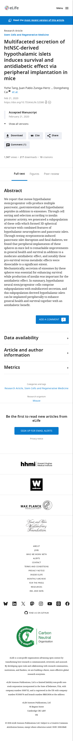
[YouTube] (49, 605)
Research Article (13, 31)
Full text (19, 174)
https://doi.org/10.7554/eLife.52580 (24, 102)
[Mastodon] (32, 605)
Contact (36, 562)
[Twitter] (23, 605)
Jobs (36, 550)
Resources (36, 587)
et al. (15, 92)
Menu (59, 8)
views (10, 157)
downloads (28, 157)
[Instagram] (41, 605)
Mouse (36, 401)
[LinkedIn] (14, 605)
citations (46, 157)
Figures (34, 174)
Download (17, 136)
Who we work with (36, 554)
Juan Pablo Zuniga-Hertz (34, 88)
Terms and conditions (36, 566)
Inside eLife (36, 574)
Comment (18, 146)
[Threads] (58, 605)
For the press (36, 582)
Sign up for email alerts (36, 431)
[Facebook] (67, 605)
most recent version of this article (44, 20)
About (36, 546)
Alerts (36, 558)
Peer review (51, 174)
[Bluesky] (5, 605)
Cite (37, 136)
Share (55, 136)
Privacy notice (36, 438)
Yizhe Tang (11, 88)
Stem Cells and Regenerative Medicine (26, 35)
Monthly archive (36, 578)
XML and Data (37, 591)
